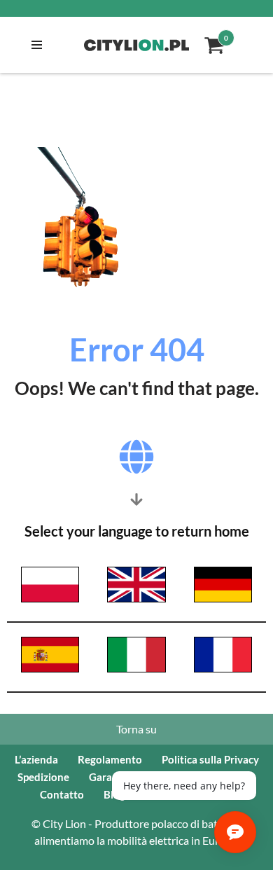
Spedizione (43, 777)
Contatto (62, 794)
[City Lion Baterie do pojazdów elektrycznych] (136, 45)
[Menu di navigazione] (33, 45)
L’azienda (36, 759)
